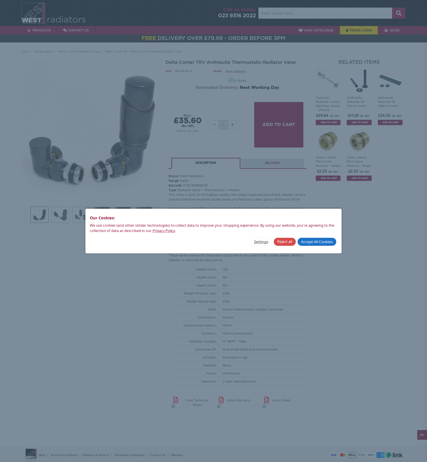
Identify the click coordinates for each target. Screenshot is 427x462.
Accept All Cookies (317, 241)
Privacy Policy (164, 230)
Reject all (284, 241)
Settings (261, 241)
